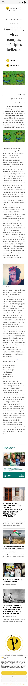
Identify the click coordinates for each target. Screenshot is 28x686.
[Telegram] (19, 99)
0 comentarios (14, 65)
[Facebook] (12, 99)
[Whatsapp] (17, 99)
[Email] (21, 99)
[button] (26, 658)
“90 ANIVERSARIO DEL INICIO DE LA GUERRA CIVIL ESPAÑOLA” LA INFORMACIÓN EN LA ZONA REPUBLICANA (12, 610)
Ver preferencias (14, 680)
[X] (14, 99)
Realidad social (14, 19)
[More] (24, 99)
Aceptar (14, 673)
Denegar (14, 677)
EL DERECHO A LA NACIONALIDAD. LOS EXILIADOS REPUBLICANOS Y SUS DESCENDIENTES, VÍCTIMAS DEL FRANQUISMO (12, 510)
